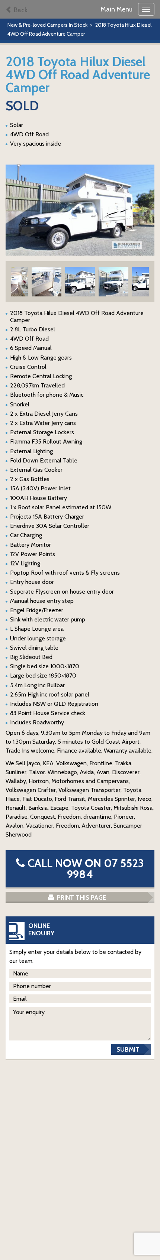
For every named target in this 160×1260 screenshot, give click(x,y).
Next (141, 279)
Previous (18, 279)
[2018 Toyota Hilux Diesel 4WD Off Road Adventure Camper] (80, 210)
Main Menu (116, 9)
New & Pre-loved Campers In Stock (47, 25)
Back (20, 10)
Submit (128, 1049)
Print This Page (80, 897)
